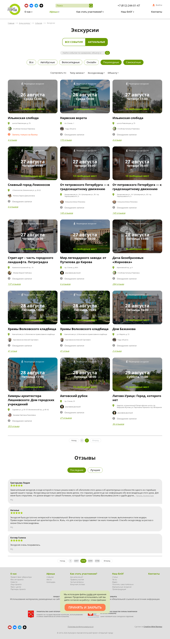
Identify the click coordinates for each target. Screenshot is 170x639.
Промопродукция (119, 589)
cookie (89, 594)
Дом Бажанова (124, 329)
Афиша (54, 11)
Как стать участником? (89, 11)
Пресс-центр (15, 587)
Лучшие (95, 470)
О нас (28, 11)
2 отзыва (117, 351)
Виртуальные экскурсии (121, 587)
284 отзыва (118, 284)
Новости (13, 582)
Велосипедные (71, 62)
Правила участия (77, 579)
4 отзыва (12, 140)
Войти (159, 5)
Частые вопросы (77, 582)
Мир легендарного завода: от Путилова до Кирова (83, 260)
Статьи (115, 577)
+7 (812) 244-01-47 (129, 5)
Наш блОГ (127, 11)
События (49, 577)
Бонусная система (77, 584)
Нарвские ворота (73, 118)
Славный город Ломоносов (29, 185)
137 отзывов (14, 284)
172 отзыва (66, 140)
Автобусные (47, 62)
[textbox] (78, 73)
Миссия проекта (16, 579)
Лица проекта (15, 584)
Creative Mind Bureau (153, 626)
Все (31, 62)
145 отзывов (66, 213)
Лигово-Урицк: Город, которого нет (137, 398)
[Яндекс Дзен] (41, 5)
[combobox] (78, 73)
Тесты (114, 579)
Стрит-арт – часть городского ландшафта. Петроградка (30, 260)
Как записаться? (76, 577)
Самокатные (133, 62)
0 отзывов (13, 206)
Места (48, 579)
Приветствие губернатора (20, 577)
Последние (76, 470)
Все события (74, 42)
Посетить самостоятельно (122, 584)
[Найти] (91, 5)
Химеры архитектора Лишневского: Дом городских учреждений (31, 400)
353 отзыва (13, 426)
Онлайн (91, 62)
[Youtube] (26, 5)
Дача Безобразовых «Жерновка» (128, 260)
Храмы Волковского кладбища (32, 329)
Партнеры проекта (17, 589)
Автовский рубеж (74, 396)
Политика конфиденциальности (80, 626)
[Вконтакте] (31, 5)
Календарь (50, 582)
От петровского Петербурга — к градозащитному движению (84, 187)
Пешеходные (111, 62)
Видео (114, 582)
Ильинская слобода (23, 118)
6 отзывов (65, 284)
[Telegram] (36, 5)
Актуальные (96, 42)
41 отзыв (12, 351)
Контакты (156, 11)
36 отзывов (118, 424)
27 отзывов (66, 418)
